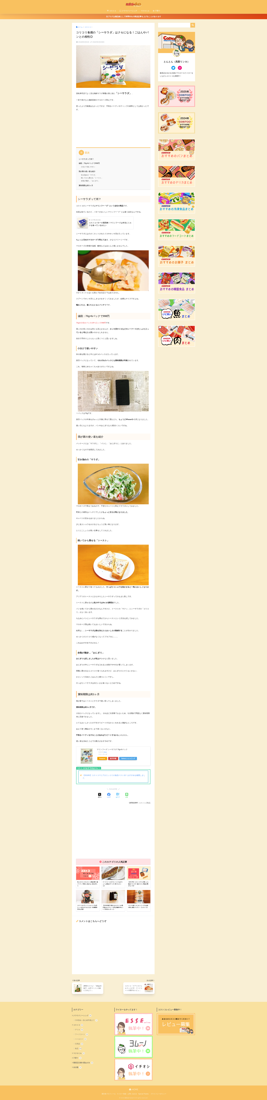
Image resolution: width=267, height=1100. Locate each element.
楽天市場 (113, 758)
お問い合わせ (132, 1094)
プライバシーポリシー (158, 1094)
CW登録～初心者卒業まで (86, 1020)
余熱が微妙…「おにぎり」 (90, 181)
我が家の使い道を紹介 (87, 171)
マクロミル (145, 11)
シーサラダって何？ (86, 159)
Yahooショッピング (128, 758)
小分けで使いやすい (88, 167)
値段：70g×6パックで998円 (89, 163)
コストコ (112, 11)
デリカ (79, 1029)
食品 (148, 803)
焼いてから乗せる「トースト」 (92, 178)
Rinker (105, 752)
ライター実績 (121, 1094)
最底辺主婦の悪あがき (83, 1063)
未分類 (77, 1067)
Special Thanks (143, 1094)
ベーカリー (80, 1039)
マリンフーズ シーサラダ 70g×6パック (112, 749)
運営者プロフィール (109, 1094)
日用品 (79, 1044)
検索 (192, 25)
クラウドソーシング (129, 11)
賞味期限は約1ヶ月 (86, 185)
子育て (157, 11)
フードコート (81, 1034)
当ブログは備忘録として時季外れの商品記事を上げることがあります (133, 17)
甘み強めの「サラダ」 (89, 175)
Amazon (102, 758)
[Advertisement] (113, 128)
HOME (134, 1089)
